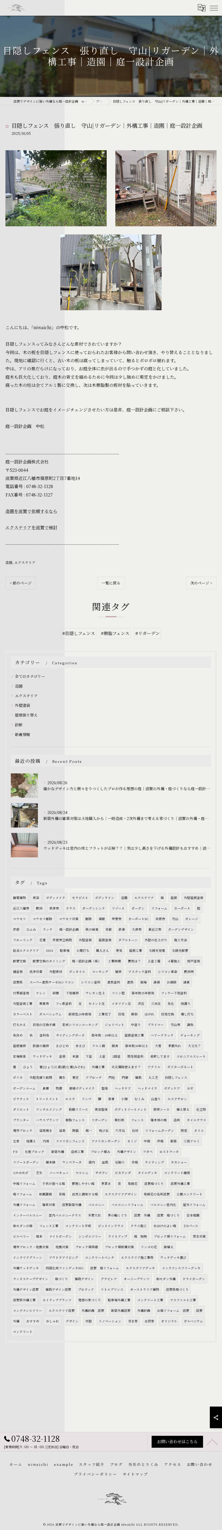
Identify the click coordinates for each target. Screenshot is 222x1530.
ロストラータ (169, 1151)
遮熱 (130, 982)
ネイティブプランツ (57, 1300)
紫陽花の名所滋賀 (157, 1194)
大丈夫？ (194, 1046)
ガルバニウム (193, 1321)
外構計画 (143, 1310)
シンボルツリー (90, 1236)
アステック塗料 (139, 971)
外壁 (88, 1321)
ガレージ (191, 919)
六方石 (120, 1130)
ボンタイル (77, 971)
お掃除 (172, 982)
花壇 (42, 940)
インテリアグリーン (27, 1257)
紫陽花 (133, 1183)
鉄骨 (122, 929)
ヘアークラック (162, 1035)
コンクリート (22, 1331)
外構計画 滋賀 (92, 1310)
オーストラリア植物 (144, 1289)
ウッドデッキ (42, 1056)
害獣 (102, 919)
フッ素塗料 (64, 1003)
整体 (105, 1088)
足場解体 (19, 1056)
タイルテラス (196, 1120)
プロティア (86, 1289)
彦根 (16, 929)
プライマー (156, 1024)
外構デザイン (126, 1151)
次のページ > (201, 583)
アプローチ (94, 1077)
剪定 (75, 1077)
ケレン (41, 993)
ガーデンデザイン (181, 929)
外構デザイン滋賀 (26, 1289)
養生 (62, 1077)
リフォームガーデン (159, 1130)
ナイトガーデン (60, 1236)
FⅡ (15, 1151)
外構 (16, 1321)
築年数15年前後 (143, 993)
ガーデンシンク (93, 908)
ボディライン (104, 897)
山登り (156, 1099)
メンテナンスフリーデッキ (181, 1268)
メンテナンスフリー (27, 1310)
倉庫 (46, 1088)
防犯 (184, 1130)
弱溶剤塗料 (135, 1056)
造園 (8, 562)
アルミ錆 (98, 1046)
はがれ (149, 1014)
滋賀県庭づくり (177, 1289)
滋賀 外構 (142, 1215)
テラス (71, 908)
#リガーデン (147, 633)
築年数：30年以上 (105, 1035)
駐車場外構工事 (119, 1300)
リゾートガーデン (26, 1162)
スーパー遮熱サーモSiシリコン (52, 982)
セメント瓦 (97, 1003)
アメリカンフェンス (70, 1141)
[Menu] (213, 8)
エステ (70, 1099)
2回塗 (116, 1056)
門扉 (125, 1077)
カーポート (182, 908)
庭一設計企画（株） (86, 961)
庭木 (39, 1236)
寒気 (119, 950)
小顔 (124, 1099)
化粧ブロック (34, 1151)
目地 (121, 1014)
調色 (190, 1024)
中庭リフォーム (24, 1183)
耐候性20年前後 (80, 1014)
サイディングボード (70, 1035)
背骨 (111, 1099)
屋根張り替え (26, 715)
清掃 (157, 982)
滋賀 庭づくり (168, 1215)
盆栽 (105, 1162)
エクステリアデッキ (140, 1268)
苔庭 (62, 1194)
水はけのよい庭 (165, 1226)
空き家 (133, 1321)
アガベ (148, 1151)
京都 (108, 929)
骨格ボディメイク (82, 1088)
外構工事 (98, 1067)
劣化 (171, 1003)
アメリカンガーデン (106, 1141)
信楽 (62, 1130)
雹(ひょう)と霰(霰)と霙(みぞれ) (62, 1067)
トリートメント (47, 1099)
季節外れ (174, 1046)
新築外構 (57, 1151)
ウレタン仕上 (95, 993)
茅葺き (106, 1183)
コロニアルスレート (191, 1056)
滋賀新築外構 (71, 1204)
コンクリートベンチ (99, 1257)
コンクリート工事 (150, 1300)
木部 (75, 1056)
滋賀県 (18, 982)
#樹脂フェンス (115, 633)
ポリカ (18, 1077)
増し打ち (187, 1014)
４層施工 (173, 961)
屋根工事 (135, 950)
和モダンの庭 (22, 1226)
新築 (173, 1141)
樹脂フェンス (75, 1120)
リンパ (86, 1099)
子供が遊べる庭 (53, 1183)
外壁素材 (55, 971)
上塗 (102, 1056)
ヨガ (190, 1088)
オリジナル (169, 1321)
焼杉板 (119, 1120)
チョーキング (190, 1035)
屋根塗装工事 (134, 1035)
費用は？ (134, 961)
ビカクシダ (123, 1173)
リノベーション (110, 1321)
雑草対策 (48, 1204)
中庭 (147, 1141)
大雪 (158, 1046)
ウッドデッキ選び (173, 1257)
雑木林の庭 (159, 1120)
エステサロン (177, 1099)
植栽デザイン (84, 1279)
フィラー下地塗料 (174, 993)
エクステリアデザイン (121, 1194)
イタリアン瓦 (121, 1003)
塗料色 (44, 1035)
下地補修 (72, 993)
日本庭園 (193, 1215)
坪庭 (160, 1141)
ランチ (48, 929)
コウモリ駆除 (42, 919)
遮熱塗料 (113, 982)
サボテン (101, 1173)
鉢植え (169, 1247)
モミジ (132, 1141)
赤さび (80, 1046)
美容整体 (101, 1109)
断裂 (134, 1014)
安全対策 (199, 1236)
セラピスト (80, 897)
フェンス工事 (48, 1226)
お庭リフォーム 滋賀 (173, 1310)
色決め (18, 1035)
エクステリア (24, 562)
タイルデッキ (147, 1173)
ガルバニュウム (50, 1014)
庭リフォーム (22, 1194)
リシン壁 (118, 993)
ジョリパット (114, 1024)
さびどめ (62, 1046)
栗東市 (44, 1003)
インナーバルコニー (27, 1215)
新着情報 (22, 734)
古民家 (149, 1321)
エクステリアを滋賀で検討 (31, 527)
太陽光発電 (157, 950)
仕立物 (201, 1109)
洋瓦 (141, 1003)
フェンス (137, 1120)
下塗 (89, 1056)
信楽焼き (45, 1130)
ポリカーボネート (180, 1067)
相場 (143, 982)
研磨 (56, 993)
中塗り (136, 1024)
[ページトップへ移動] (212, 1441)
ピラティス (21, 1099)
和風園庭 (45, 1194)
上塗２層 (154, 961)
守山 (175, 919)
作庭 (135, 1162)
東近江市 (154, 929)
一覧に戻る (111, 583)
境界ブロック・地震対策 (31, 1247)
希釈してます (160, 1056)
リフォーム (159, 908)
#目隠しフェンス (78, 633)
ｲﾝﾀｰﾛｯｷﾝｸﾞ (21, 1173)
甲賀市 (117, 919)
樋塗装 (18, 971)
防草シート (162, 1109)
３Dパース (190, 1226)
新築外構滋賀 (120, 1310)
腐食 (115, 1046)
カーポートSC (138, 919)
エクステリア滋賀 (62, 1310)
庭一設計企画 (69, 929)
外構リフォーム (24, 1204)
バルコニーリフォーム (127, 1204)
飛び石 (104, 1130)
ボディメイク (55, 897)
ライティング (154, 1162)
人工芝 (153, 1077)
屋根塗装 (105, 940)
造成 (177, 1120)
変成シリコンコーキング (80, 1024)
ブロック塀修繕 (86, 1247)
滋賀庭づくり (154, 1183)
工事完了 (104, 1014)
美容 (36, 897)
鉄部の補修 (41, 1046)
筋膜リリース (78, 1109)
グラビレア (109, 1279)
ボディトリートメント (131, 1109)
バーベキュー (59, 1173)
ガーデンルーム (24, 1088)
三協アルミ (192, 1141)
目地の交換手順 (44, 1024)
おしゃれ (52, 1321)
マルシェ (82, 1173)
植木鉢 (51, 1162)
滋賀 (199, 1310)
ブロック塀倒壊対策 (119, 1247)
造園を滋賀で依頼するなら (31, 511)
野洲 (39, 908)
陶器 (75, 1130)
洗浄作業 (36, 971)
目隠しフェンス (176, 1077)
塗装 (62, 1056)
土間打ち (82, 950)
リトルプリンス (112, 1289)
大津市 (137, 929)
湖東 (186, 982)
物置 (59, 1088)
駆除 (88, 919)
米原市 (160, 919)
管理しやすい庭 (83, 1183)
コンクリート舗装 (177, 1173)
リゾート (118, 908)
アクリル (154, 1067)
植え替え (183, 1109)
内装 (46, 1141)
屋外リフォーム (194, 1204)
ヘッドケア (123, 1088)
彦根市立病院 (62, 940)
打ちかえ (19, 1024)
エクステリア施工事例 (137, 1257)
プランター (21, 1120)
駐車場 (65, 950)
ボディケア (172, 1088)
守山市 (175, 1024)
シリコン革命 (167, 971)
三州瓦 (156, 1003)
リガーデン (100, 1120)
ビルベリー (21, 1236)
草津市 (54, 908)
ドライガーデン (193, 1279)
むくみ (139, 1099)
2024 (49, 950)
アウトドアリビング (63, 1257)
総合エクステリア (26, 950)
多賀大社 (94, 1215)
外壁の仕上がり (156, 940)
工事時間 (114, 961)
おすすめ (32, 1321)
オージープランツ (136, 1279)
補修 (118, 971)
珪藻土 (31, 1141)
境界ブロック (22, 1130)
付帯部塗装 (21, 993)
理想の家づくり (89, 1300)
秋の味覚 (92, 929)
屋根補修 (19, 1046)
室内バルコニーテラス (65, 1215)
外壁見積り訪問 (41, 1077)
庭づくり (61, 1279)
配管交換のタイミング (49, 961)
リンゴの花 (149, 1247)
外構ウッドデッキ (26, 1268)
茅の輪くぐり (117, 1215)
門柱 (112, 1077)
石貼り (120, 1162)
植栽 (138, 1077)
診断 (18, 724)
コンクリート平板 (78, 1226)
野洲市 (189, 971)
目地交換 (167, 1014)
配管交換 (19, 961)
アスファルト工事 (183, 1300)
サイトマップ (135, 1474)
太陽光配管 (180, 950)
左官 (16, 1141)
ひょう (28, 1067)
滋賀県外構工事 (24, 1300)
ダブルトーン (128, 940)
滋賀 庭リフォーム (104, 1268)
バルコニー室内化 (163, 1204)
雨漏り (186, 1003)
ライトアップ (117, 1236)
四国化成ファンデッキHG (64, 1268)
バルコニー (96, 1204)
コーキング (100, 971)
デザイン (72, 1321)
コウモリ (19, 919)
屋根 (174, 897)
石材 (135, 1130)
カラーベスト (22, 1014)
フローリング (22, 940)
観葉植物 (19, 897)
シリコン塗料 (90, 982)
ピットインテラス (111, 1226)
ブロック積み (100, 1151)
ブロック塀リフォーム (170, 1236)
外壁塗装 (22, 705)
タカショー (179, 1162)
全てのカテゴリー (30, 676)
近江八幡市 (21, 908)
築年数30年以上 (136, 1046)
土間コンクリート (190, 1194)
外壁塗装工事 (22, 1003)
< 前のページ (21, 583)
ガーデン (138, 908)
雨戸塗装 (193, 961)
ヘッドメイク (147, 1088)
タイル (199, 1130)
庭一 (89, 1130)
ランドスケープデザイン (30, 1279)
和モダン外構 (166, 1279)
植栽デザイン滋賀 (58, 1289)
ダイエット (21, 1109)
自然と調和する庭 (85, 1194)
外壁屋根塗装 (193, 897)
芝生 (39, 1173)
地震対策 (62, 1247)
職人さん (102, 950)
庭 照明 (140, 1236)
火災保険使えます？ (126, 1067)
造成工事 (77, 1151)
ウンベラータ (72, 1162)
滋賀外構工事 (180, 1183)
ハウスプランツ (47, 1120)
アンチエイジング (49, 1109)
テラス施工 (138, 1226)
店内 (92, 1162)
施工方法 (180, 940)
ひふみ (31, 929)
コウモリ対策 (69, 919)
